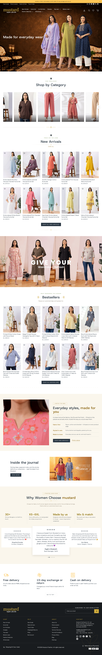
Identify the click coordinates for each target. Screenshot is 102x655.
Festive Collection (27, 11)
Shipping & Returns (33, 630)
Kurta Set (33, 9)
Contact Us (55, 627)
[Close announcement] (100, 1)
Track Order (31, 4)
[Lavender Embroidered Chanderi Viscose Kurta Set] (51, 33)
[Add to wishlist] (4, 153)
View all (51, 146)
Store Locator (14, 4)
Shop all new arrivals (51, 224)
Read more (16, 475)
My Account (31, 635)
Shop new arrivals (61, 440)
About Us (54, 622)
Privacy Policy (55, 635)
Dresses (49, 9)
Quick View (12, 176)
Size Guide (6, 4)
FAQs (29, 632)
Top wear (56, 9)
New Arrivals (25, 9)
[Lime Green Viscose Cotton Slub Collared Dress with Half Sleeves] (67, 33)
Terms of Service (56, 630)
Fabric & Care (23, 4)
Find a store (76, 440)
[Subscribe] (96, 611)
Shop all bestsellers (51, 382)
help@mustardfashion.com (83, 630)
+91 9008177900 (80, 631)
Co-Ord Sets (41, 9)
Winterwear (38, 11)
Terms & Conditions (57, 632)
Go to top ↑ (51, 594)
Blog (53, 637)
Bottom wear (66, 9)
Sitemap (54, 640)
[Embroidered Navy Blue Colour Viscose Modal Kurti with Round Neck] (80, 33)
